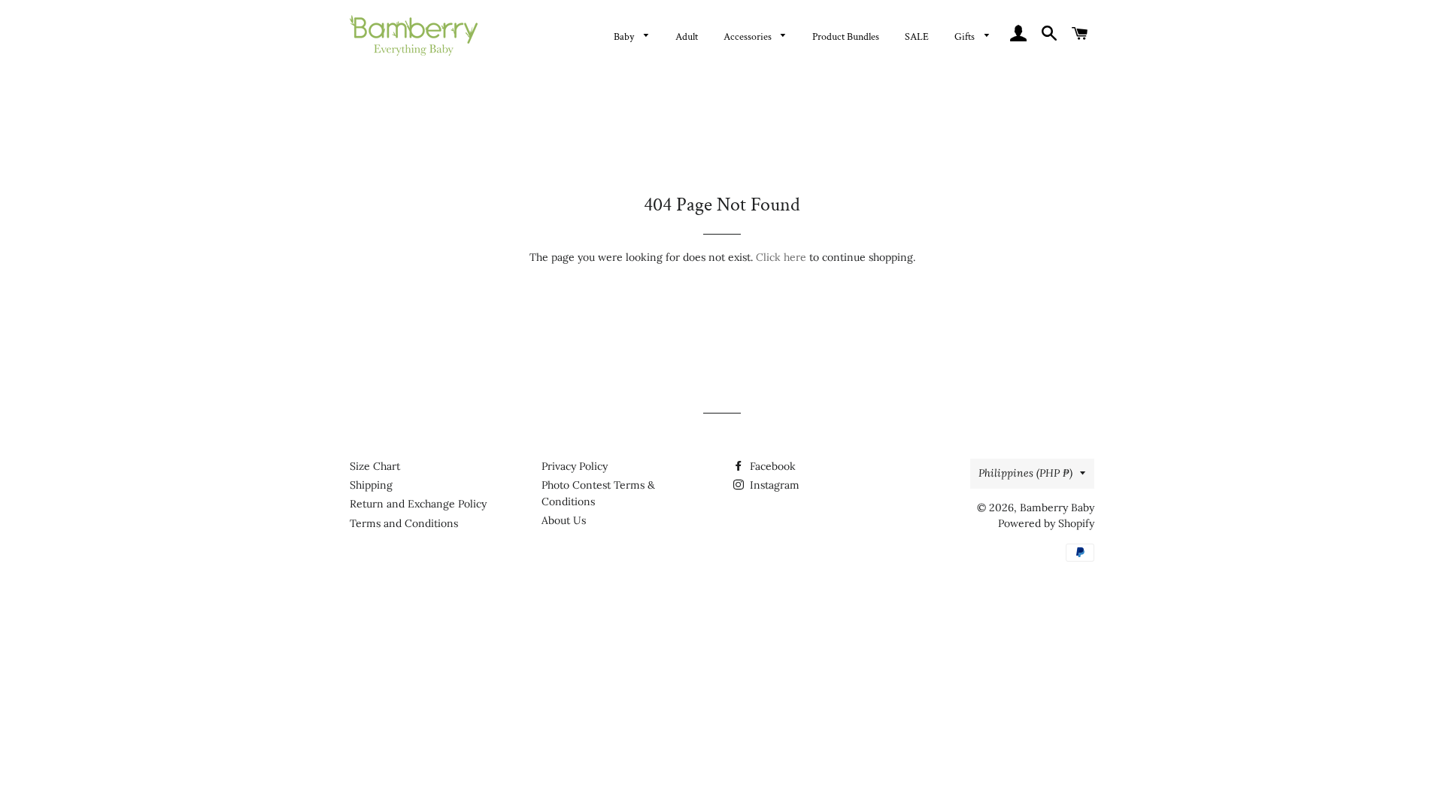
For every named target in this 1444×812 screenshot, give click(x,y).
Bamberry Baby (1057, 507)
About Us (564, 520)
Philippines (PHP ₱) (1025, 473)
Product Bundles (845, 37)
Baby (625, 37)
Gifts (965, 37)
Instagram (773, 485)
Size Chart (375, 466)
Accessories (749, 37)
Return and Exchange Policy (418, 504)
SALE (917, 37)
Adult (686, 37)
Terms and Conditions (404, 523)
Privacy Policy (575, 466)
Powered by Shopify (1046, 523)
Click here (781, 257)
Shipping (371, 485)
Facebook (771, 466)
